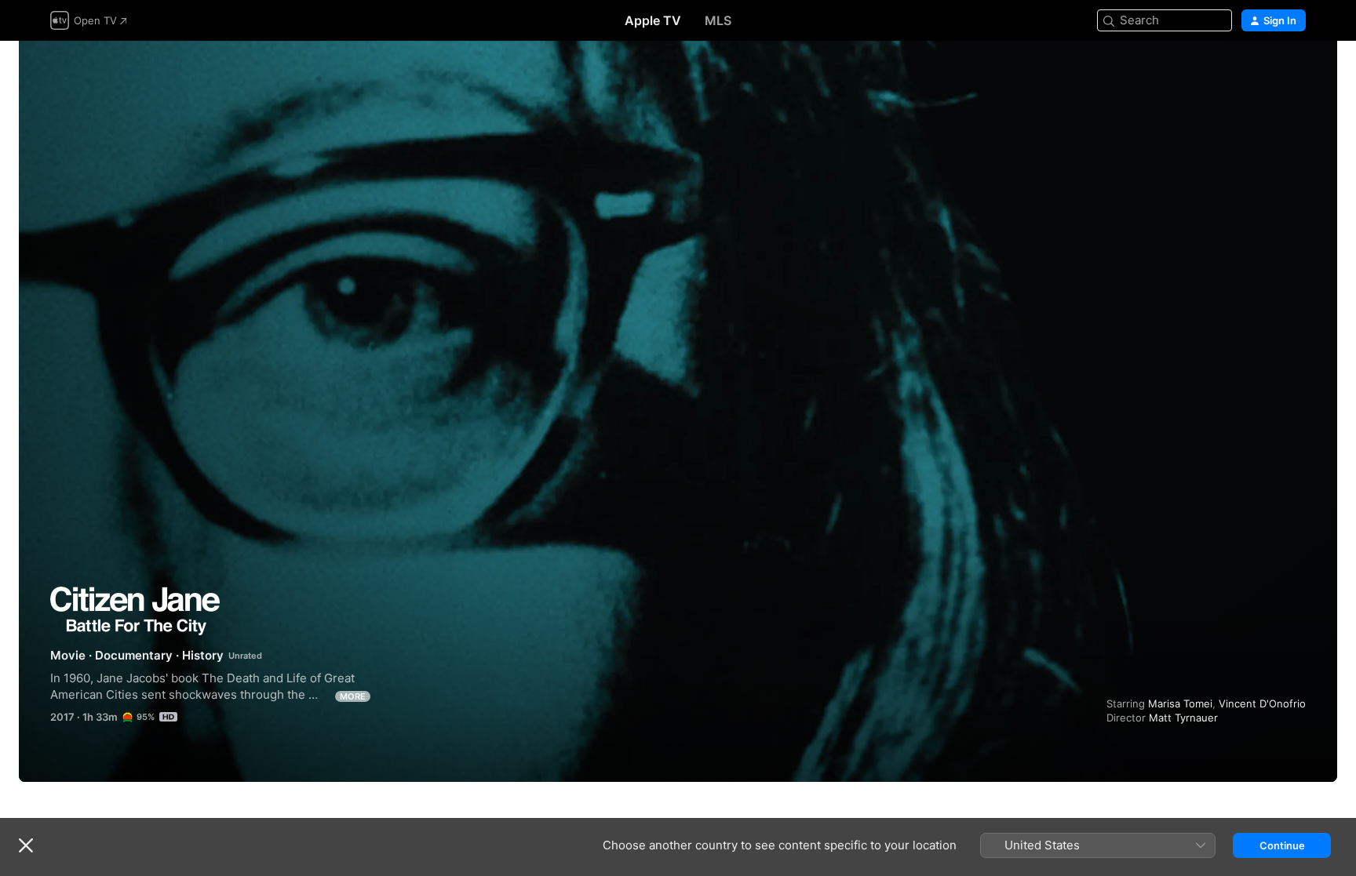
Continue (1282, 845)
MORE (353, 696)
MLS (718, 20)
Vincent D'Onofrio (1262, 703)
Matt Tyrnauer (1183, 717)
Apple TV (653, 20)
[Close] (26, 845)
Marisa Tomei (1180, 703)
